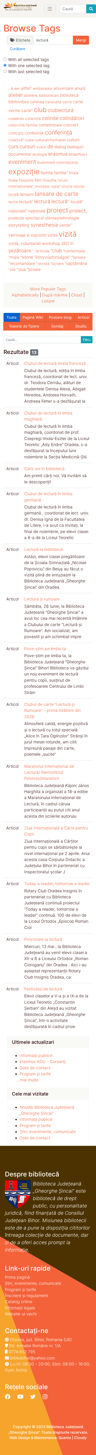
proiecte (16, 217)
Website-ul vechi (21, 1313)
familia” (61, 172)
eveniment (22, 161)
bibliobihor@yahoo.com (32, 1357)
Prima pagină (17, 1277)
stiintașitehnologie (62, 217)
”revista (42, 263)
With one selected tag (29, 65)
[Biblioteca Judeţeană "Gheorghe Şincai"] (20, 6)
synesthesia (44, 225)
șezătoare (19, 251)
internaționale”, (21, 186)
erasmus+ (78, 154)
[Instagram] (45, 1397)
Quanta (64, 1438)
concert (70, 124)
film (38, 180)
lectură (42, 201)
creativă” (16, 140)
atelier (15, 95)
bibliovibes (18, 101)
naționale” (17, 211)
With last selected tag (28, 71)
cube (29, 140)
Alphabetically (25, 294)
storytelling (18, 225)
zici (65, 243)
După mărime (55, 294)
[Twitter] (33, 1397)
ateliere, (31, 95)
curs (13, 146)
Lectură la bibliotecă (43, 549)
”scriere (57, 263)
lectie (13, 202)
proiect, (78, 211)
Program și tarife (35, 1073)
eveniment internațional (57, 162)
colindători (72, 118)
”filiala (13, 257)
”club (56, 251)
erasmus (58, 154)
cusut (41, 147)
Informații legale (20, 1307)
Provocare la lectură (43, 939)
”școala (34, 269)
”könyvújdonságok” (52, 257)
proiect (57, 210)
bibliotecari (49, 95)
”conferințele (74, 251)
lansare (27, 194)
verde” (65, 225)
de (50, 146)
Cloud (76, 294)
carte (67, 102)
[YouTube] (20, 1397)
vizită (68, 233)
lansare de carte (57, 193)
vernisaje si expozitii (27, 235)
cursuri (27, 146)
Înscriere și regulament (26, 1295)
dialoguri (75, 146)
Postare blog (60, 317)
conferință (58, 132)
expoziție (23, 171)
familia (47, 172)
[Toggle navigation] (50, 8)
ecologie (39, 154)
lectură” (60, 201)
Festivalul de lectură (43, 988)
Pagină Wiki (33, 317)
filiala (73, 173)
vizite (53, 235)
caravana (53, 102)
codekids (16, 118)
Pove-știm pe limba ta (45, 648)
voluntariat (31, 243)
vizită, (14, 243)
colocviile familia (22, 125)
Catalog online (18, 1301)
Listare (48, 301)
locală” (77, 201)
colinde (50, 118)
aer (17, 88)
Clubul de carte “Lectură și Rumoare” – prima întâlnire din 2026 (52, 710)
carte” (27, 110)
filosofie (49, 180)
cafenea (37, 102)
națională (36, 211)
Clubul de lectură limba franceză (55, 363)
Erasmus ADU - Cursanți (43, 1061)
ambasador (42, 88)
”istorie (26, 257)
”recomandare (21, 263)
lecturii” (26, 201)
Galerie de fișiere (24, 326)
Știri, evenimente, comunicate (48, 1131)
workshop (51, 243)
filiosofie (26, 180)
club (40, 110)
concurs (16, 133)
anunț (80, 88)
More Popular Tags (48, 288)
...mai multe (27, 1079)
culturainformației (50, 140)
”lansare (79, 257)
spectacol (34, 217)
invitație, (42, 186)
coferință (33, 118)
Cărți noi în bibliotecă (44, 468)
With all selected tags (28, 59)
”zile (12, 269)
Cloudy (80, 1438)
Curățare (17, 48)
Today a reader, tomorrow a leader (57, 883)
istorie (67, 186)
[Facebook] (7, 1397)
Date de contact (35, 1067)
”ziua (21, 269)
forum (63, 180)
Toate (12, 317)
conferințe (34, 133)
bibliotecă (69, 95)
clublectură (61, 110)
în (72, 243)
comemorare (50, 124)
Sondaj (57, 326)
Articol (83, 317)
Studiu (80, 326)
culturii (73, 139)
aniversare (63, 88)
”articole (42, 251)
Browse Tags (31, 28)
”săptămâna (76, 263)
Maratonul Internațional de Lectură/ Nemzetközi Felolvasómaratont (49, 772)
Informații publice (36, 1055)
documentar (19, 154)
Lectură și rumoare (42, 599)
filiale (13, 180)
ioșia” (56, 186)
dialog (60, 146)
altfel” (26, 88)
